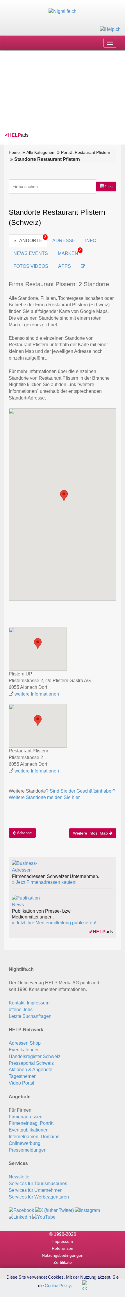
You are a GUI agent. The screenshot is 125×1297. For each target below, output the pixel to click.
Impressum (62, 1241)
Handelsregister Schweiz (34, 1056)
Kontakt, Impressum (29, 1002)
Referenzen (62, 1248)
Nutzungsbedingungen (62, 1255)
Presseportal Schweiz (31, 1063)
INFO (90, 240)
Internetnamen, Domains (34, 1136)
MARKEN (69, 252)
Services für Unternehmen (36, 1190)
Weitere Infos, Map (91, 833)
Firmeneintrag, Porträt (31, 1123)
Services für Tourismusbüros (38, 1183)
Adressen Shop (25, 1043)
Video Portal (21, 1082)
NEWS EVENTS (30, 253)
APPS (64, 266)
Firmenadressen (25, 1116)
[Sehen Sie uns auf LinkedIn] (20, 1217)
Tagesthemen (23, 1076)
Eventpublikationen (29, 1129)
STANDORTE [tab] (27, 240)
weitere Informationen (37, 693)
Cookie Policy (58, 1285)
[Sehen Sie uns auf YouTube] (44, 1217)
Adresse (24, 832)
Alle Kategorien (40, 152)
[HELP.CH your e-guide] (110, 29)
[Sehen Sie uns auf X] (54, 1210)
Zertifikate (62, 1262)
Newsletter (20, 1176)
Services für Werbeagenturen (39, 1196)
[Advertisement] (48, 92)
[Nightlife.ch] (62, 11)
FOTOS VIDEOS (30, 266)
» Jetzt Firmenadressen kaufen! (44, 882)
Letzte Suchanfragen (30, 1016)
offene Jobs (21, 1009)
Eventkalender (24, 1049)
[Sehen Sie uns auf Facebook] (21, 1210)
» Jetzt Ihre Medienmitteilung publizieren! (54, 922)
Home (14, 152)
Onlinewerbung (24, 1143)
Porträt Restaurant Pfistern (85, 152)
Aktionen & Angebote (30, 1069)
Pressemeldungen (28, 1150)
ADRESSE (63, 240)
